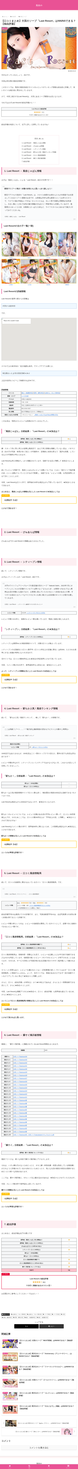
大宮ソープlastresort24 (20, 1088)
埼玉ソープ (6, 1314)
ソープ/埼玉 (47, 1314)
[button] (51, 1326)
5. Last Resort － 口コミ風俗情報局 (34, 155)
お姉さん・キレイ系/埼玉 (52, 393)
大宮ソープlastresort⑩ (20, 1131)
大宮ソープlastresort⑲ (20, 1103)
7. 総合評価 (25, 161)
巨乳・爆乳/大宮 (19, 1317)
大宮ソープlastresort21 (20, 1097)
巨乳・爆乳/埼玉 (39, 393)
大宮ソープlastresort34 (20, 1056)
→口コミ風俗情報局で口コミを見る (39, 905)
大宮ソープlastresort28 (20, 1075)
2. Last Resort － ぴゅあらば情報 (33, 146)
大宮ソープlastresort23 (20, 1091)
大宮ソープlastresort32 (20, 1063)
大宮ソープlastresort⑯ (20, 1113)
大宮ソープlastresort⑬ (20, 1122)
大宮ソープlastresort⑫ (20, 1125)
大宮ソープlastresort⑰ (20, 1110)
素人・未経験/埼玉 (27, 393)
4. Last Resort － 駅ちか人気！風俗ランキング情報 (39, 152)
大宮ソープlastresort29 (20, 1072)
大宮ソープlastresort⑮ (20, 1116)
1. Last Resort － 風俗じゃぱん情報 (34, 143)
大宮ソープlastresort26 (20, 1081)
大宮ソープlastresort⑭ (20, 1119)
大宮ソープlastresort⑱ (20, 1106)
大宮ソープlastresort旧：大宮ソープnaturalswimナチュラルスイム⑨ (33, 1135)
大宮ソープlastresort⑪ (20, 1128)
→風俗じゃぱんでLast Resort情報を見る (46, 415)
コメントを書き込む (39, 1447)
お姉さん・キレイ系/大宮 (35, 1314)
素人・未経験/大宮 (43, 1317)
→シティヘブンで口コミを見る (35, 613)
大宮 (63, 1314)
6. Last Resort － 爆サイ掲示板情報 (34, 158)
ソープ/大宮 (24, 396)
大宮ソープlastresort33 (20, 1059)
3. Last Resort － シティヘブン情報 (34, 149)
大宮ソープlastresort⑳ (20, 1100)
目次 (36, 139)
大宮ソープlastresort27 (20, 1078)
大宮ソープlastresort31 (20, 1066)
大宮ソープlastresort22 (20, 1094)
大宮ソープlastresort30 (20, 1069)
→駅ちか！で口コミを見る (40, 747)
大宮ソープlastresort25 (20, 1084)
